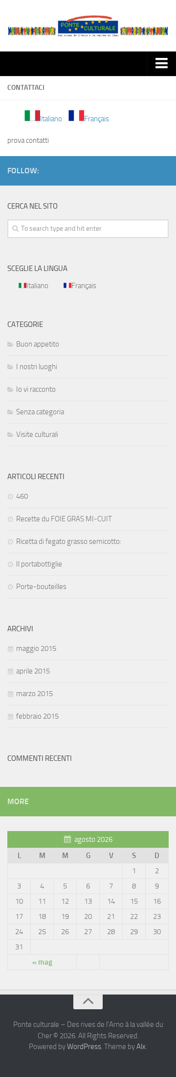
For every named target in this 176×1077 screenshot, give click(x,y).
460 (22, 496)
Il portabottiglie (39, 564)
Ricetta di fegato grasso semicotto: (68, 541)
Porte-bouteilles (41, 586)
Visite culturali (37, 434)
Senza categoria (40, 411)
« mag (42, 962)
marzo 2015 (34, 693)
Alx (141, 1046)
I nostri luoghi (36, 366)
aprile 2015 (33, 671)
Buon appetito (37, 344)
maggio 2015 (36, 648)
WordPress (84, 1046)
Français (96, 118)
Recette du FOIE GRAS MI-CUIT (64, 518)
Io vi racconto (36, 389)
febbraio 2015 (37, 716)
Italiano (51, 118)
